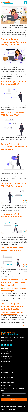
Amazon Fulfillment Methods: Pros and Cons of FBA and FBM (14, 147)
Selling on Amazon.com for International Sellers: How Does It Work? (14, 282)
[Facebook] (2, 345)
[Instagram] (5, 345)
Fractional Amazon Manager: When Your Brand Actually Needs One (13, 42)
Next (25, 325)
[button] (25, 2)
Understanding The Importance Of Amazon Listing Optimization (12, 306)
